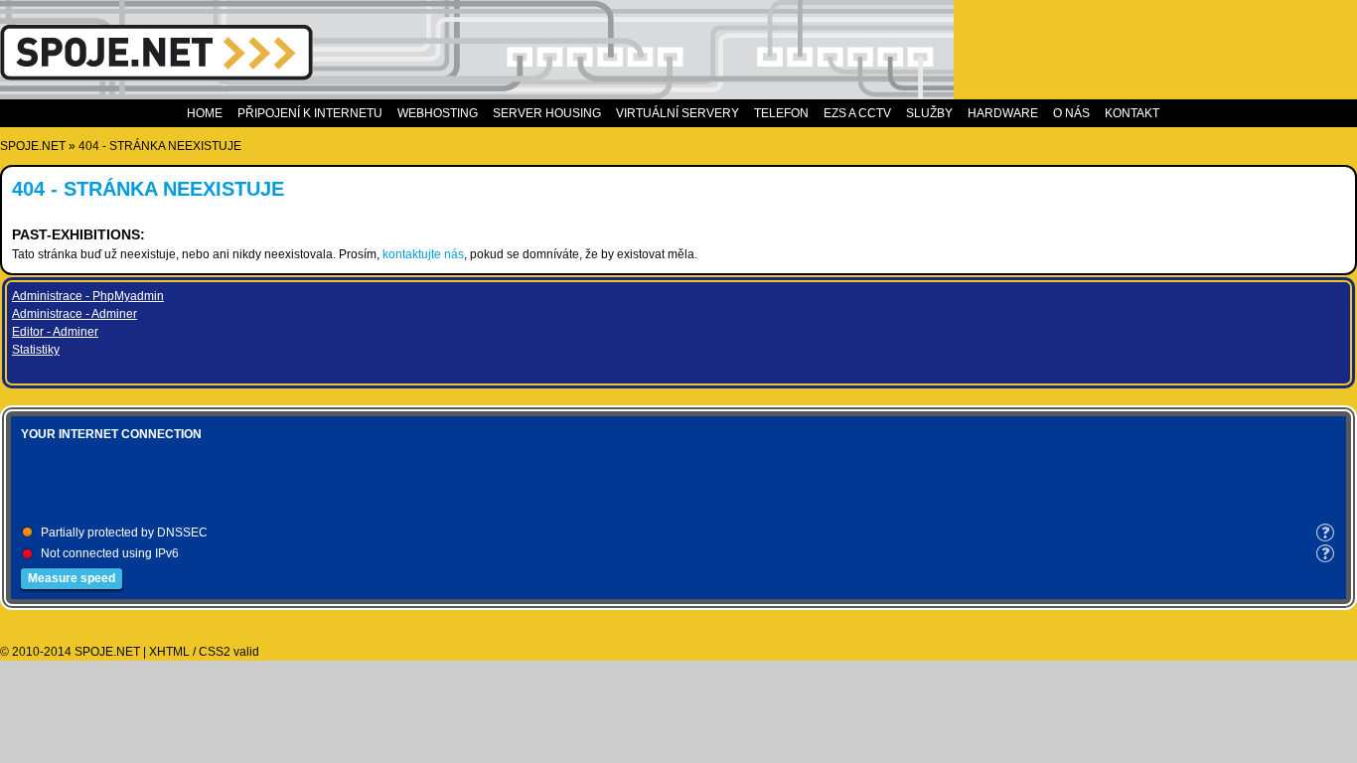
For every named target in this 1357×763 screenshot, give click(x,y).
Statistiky (36, 350)
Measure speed (71, 578)
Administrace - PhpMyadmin (88, 296)
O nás (1071, 113)
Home (205, 113)
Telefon (781, 113)
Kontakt (1132, 113)
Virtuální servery (677, 113)
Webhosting (437, 113)
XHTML (169, 652)
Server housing (547, 113)
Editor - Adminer (55, 332)
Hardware (1003, 113)
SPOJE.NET (33, 146)
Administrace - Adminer (74, 314)
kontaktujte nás (423, 254)
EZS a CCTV (857, 113)
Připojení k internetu (309, 113)
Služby (929, 113)
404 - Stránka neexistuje (159, 146)
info (1325, 532)
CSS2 (214, 652)
